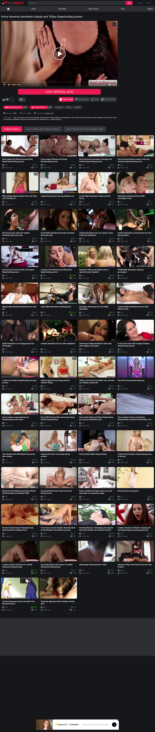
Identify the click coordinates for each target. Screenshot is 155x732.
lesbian (77, 107)
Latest (33, 9)
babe (68, 107)
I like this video (3, 99)
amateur (59, 107)
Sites (123, 9)
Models (150, 9)
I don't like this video (7, 99)
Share (96, 99)
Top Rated (62, 9)
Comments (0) (110, 99)
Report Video (84, 99)
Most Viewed (93, 9)
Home (8, 9)
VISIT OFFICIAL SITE (59, 91)
